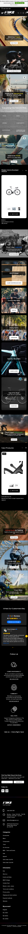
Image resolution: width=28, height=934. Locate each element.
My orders (5, 912)
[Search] (18, 13)
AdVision (9, 926)
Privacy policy (6, 892)
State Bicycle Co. (6, 496)
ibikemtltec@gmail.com (13, 820)
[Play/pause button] (24, 19)
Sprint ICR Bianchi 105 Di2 (7, 221)
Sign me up (19, 782)
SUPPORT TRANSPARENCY (14, 725)
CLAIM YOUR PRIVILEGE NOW (14, 283)
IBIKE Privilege (6, 880)
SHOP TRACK (14, 43)
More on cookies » (14, 4)
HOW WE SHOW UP (14, 701)
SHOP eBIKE (14, 597)
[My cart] (26, 13)
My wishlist (5, 918)
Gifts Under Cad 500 (8, 862)
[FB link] (2, 790)
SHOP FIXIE (14, 161)
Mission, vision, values (8, 886)
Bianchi (3, 220)
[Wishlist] (20, 13)
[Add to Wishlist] (24, 177)
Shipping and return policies (10, 895)
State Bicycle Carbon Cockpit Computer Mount (12, 498)
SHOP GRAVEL (14, 537)
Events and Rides (7, 877)
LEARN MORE (14, 337)
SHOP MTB (14, 439)
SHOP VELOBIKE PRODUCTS (14, 71)
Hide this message (20, 3)
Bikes (4, 838)
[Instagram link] (6, 790)
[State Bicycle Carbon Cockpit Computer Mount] (14, 467)
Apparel (5, 856)
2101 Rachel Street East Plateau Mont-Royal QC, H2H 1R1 (12, 825)
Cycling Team (6, 883)
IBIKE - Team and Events (9, 850)
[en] (26, 9)
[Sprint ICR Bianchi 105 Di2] (14, 191)
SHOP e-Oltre (14, 371)
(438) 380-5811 (7, 8)
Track (4, 844)
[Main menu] (2, 13)
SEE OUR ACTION (14, 679)
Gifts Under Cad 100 (8, 859)
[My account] (23, 13)
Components (6, 841)
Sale (4, 853)
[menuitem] (18, 13)
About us (5, 874)
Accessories (6, 835)
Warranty (5, 901)
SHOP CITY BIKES (14, 567)
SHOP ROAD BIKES (14, 254)
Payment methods (7, 898)
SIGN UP (14, 310)
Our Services (6, 847)
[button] (22, 170)
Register (5, 909)
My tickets (5, 915)
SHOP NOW (14, 406)
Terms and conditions (8, 889)
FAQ (4, 871)
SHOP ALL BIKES (14, 101)
